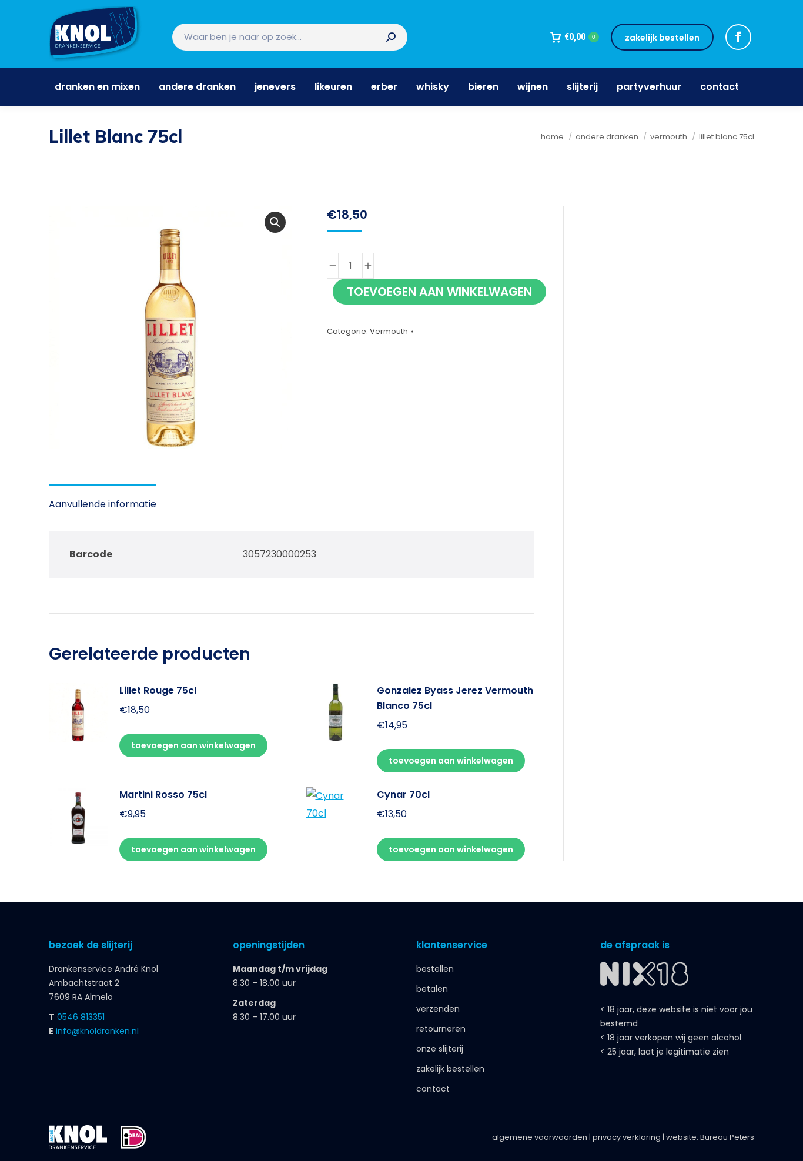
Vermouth (389, 331)
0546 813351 (81, 1017)
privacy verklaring (627, 1137)
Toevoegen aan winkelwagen (439, 291)
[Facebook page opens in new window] (738, 37)
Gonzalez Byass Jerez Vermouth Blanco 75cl (455, 698)
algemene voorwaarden (539, 1137)
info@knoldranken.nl (97, 1031)
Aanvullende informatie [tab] (102, 504)
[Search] (391, 37)
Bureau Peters (727, 1137)
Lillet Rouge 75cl (157, 690)
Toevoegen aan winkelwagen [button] (193, 745)
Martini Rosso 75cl (163, 794)
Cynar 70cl (403, 794)
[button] (275, 222)
